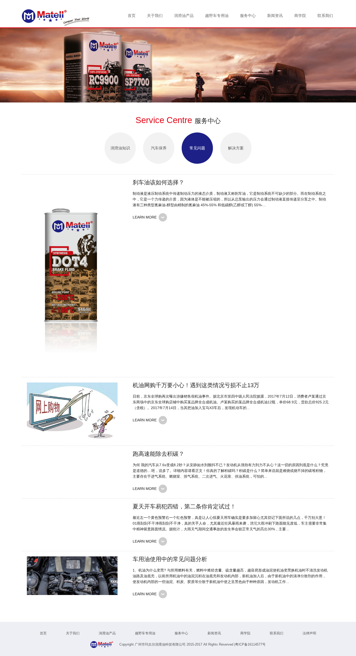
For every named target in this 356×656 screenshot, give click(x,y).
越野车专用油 (217, 15)
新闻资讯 (275, 15)
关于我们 (155, 15)
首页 (132, 15)
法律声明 (309, 633)
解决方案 (236, 148)
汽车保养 (159, 148)
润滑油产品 (184, 15)
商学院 (300, 15)
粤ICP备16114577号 (250, 644)
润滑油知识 (120, 148)
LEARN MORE (145, 217)
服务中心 (248, 15)
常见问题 (197, 148)
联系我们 (325, 15)
